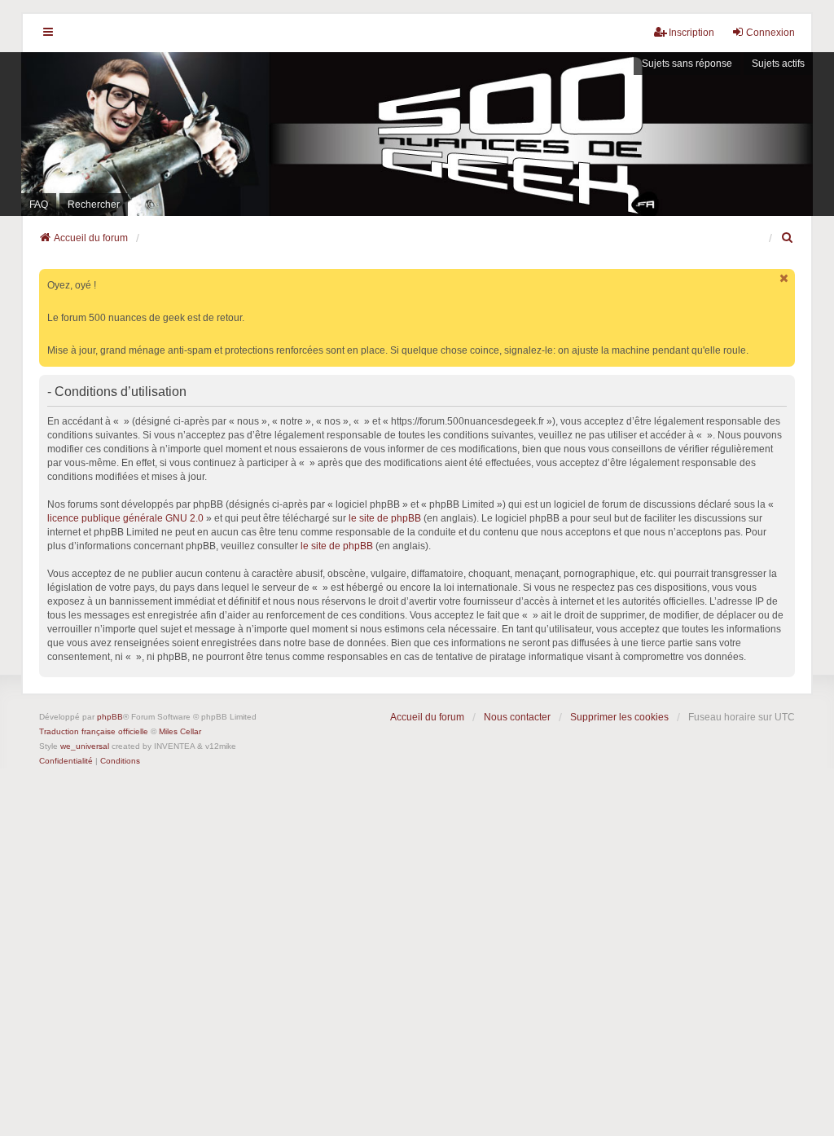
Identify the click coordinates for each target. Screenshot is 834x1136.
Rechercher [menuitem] (94, 204)
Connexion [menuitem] (770, 32)
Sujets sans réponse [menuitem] (687, 63)
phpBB (110, 716)
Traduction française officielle (93, 731)
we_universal (84, 746)
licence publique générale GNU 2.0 (125, 518)
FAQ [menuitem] (38, 204)
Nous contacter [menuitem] (517, 717)
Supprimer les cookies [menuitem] (619, 717)
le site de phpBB (385, 518)
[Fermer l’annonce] (784, 278)
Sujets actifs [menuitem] (778, 63)
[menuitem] (787, 238)
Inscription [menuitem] (691, 32)
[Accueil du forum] (417, 134)
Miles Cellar (180, 731)
